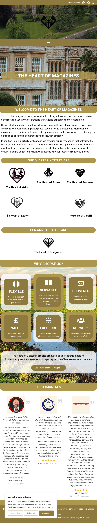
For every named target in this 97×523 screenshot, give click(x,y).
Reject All (31, 513)
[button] (48, 43)
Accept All (46, 513)
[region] (31, 505)
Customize (15, 513)
